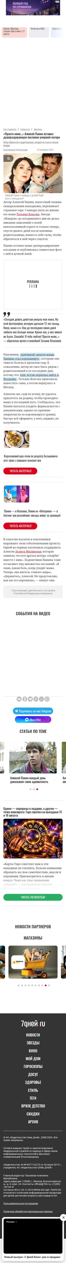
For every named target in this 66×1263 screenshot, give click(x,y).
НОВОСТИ (33, 1035)
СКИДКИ (33, 1114)
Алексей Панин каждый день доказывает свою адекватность (29, 779)
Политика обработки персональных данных (28, 1211)
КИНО (33, 1050)
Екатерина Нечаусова (15, 149)
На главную (9, 129)
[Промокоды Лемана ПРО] (33, 962)
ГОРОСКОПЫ (33, 1066)
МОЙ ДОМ (33, 1058)
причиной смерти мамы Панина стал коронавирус (28, 356)
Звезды (38, 129)
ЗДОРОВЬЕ (33, 1082)
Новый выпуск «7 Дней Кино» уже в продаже (32, 1257)
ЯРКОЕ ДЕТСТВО (33, 1106)
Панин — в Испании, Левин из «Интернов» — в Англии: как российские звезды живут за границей (31, 513)
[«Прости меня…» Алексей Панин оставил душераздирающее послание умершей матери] (35, 699)
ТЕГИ (33, 1098)
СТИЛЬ (33, 1090)
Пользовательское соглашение (20, 1203)
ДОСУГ (33, 1074)
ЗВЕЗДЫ (33, 1042)
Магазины (33, 938)
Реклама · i (11, 1222)
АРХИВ (33, 1121)
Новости (25, 129)
